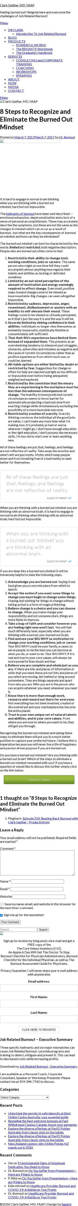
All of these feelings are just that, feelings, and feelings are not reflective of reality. (37, 483)
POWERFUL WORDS (31, 45)
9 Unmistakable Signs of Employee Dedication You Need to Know (36, 1165)
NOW (12, 83)
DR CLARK (15, 30)
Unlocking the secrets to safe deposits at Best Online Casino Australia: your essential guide (39, 1115)
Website (6, 896)
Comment (8, 848)
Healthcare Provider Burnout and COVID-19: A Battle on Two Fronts (42, 1187)
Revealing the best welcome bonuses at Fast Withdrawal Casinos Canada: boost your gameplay (42, 1123)
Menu (4, 23)
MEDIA (13, 87)
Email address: (39, 981)
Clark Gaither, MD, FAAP (17, 5)
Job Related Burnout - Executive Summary (48, 1066)
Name (5, 881)
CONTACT (16, 90)
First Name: (39, 997)
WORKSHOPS (26, 71)
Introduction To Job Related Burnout (41, 34)
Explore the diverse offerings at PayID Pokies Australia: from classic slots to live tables (39, 1130)
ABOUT (14, 79)
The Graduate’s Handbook (34, 53)
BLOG (12, 37)
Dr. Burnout (67, 137)
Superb (66, 1204)
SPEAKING (24, 75)
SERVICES (15, 56)
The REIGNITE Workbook (34, 49)
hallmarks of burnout (20, 213)
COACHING (25, 68)
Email (5, 889)
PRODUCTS (16, 41)
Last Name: (39, 1012)
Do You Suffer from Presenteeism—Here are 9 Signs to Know (42, 1172)
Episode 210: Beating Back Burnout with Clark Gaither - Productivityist (43, 820)
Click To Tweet (57, 498)
